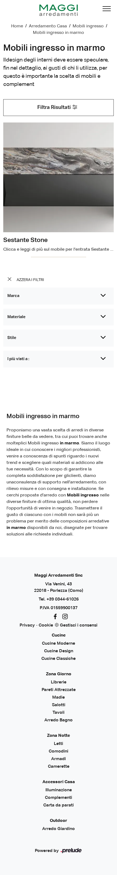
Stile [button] (11, 338)
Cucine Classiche (58, 659)
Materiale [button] (16, 317)
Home (17, 26)
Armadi (58, 759)
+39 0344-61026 (63, 599)
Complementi (58, 798)
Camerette (58, 766)
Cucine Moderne (58, 643)
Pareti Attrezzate (59, 690)
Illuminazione (58, 790)
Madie (58, 697)
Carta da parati (58, 805)
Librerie (58, 682)
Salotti (58, 705)
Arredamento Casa (48, 26)
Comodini (58, 751)
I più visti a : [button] (18, 359)
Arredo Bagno (58, 720)
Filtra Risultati (54, 107)
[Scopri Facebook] (54, 617)
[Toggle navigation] (107, 10)
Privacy (27, 625)
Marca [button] (13, 296)
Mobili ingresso (88, 26)
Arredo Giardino (58, 829)
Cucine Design (58, 651)
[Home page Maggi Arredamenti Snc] (58, 10)
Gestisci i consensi (78, 625)
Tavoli (58, 713)
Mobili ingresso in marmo (58, 33)
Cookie (46, 625)
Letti (58, 744)
